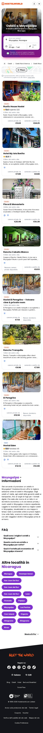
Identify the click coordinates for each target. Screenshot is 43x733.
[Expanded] (4, 63)
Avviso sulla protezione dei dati (16, 708)
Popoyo (21, 601)
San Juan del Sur (11, 587)
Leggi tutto (31, 77)
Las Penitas (25, 607)
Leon (28, 594)
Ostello (6, 104)
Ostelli (14, 682)
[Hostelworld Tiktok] (34, 667)
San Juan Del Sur (11, 580)
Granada (8, 601)
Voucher (25, 713)
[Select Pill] (34, 4)
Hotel (6, 443)
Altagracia (8, 621)
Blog (8, 682)
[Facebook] (9, 667)
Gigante (24, 614)
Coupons (18, 713)
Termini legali (33, 708)
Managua (8, 574)
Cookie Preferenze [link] (21, 723)
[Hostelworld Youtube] (24, 667)
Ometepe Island (26, 574)
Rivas (6, 627)
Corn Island (9, 614)
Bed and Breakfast (29, 682)
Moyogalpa (9, 607)
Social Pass (21, 687)
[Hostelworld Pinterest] (29, 667)
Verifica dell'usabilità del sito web (15, 718)
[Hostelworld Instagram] (19, 667)
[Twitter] (14, 667)
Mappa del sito (34, 718)
